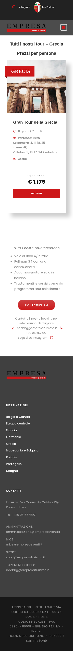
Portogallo (14, 464)
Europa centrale (18, 423)
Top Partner (48, 7)
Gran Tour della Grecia (35, 122)
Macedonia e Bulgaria (22, 450)
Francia (11, 430)
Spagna (12, 471)
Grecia (11, 444)
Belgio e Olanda (18, 417)
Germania (13, 437)
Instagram (24, 7)
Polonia (11, 457)
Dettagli (36, 193)
